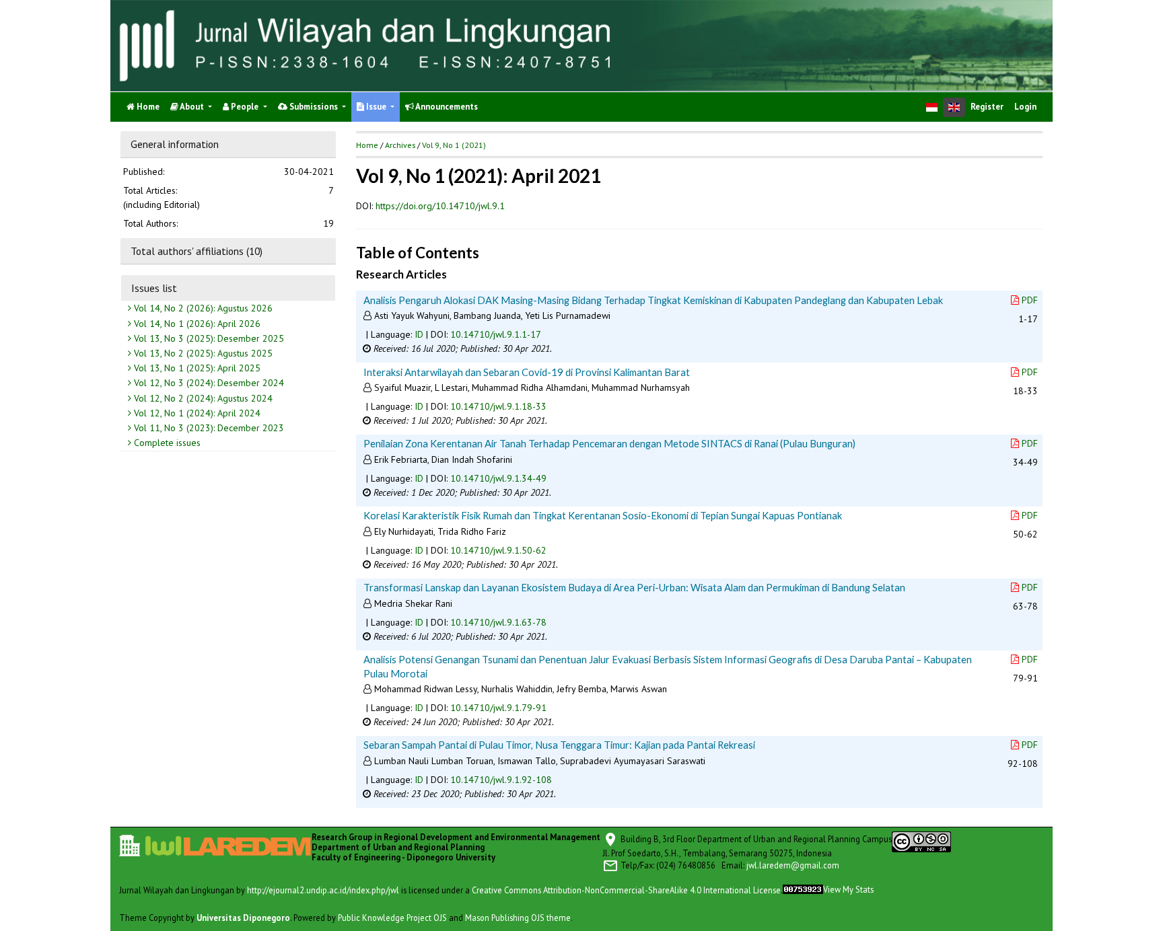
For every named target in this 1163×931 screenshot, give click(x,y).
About (192, 106)
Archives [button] (400, 145)
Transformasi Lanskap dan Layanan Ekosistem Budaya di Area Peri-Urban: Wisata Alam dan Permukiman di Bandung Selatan (634, 587)
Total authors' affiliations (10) (196, 251)
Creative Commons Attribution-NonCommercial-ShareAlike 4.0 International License (626, 889)
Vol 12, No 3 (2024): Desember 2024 (207, 383)
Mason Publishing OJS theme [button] (518, 916)
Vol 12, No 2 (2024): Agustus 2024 (202, 398)
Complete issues (166, 443)
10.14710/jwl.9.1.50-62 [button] (498, 550)
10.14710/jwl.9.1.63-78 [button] (498, 622)
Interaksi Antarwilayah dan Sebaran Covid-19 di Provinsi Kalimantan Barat (526, 372)
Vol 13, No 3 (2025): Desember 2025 (207, 338)
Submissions (313, 106)
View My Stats (848, 889)
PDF (1030, 300)
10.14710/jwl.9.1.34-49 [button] (498, 478)
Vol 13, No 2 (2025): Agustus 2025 (202, 354)
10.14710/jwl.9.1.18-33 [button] (498, 406)
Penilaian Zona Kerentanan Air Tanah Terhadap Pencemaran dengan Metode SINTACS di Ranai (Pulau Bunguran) (609, 443)
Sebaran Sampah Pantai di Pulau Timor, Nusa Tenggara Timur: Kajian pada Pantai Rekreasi (559, 745)
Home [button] (367, 145)
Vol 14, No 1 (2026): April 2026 (195, 324)
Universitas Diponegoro (243, 916)
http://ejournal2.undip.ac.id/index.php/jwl (323, 889)
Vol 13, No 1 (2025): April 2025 (195, 369)
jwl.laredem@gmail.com (792, 864)
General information (175, 144)
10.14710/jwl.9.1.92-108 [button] (501, 780)
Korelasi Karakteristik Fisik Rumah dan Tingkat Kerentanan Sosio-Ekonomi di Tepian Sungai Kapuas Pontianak (602, 515)
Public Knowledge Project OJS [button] (392, 916)
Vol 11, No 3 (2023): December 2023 (207, 428)
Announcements (446, 106)
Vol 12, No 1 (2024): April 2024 (195, 413)
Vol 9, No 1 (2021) (454, 145)
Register (987, 106)
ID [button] (419, 334)
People (244, 106)
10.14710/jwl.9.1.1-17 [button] (495, 334)
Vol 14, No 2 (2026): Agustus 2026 (202, 309)
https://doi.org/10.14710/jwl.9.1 (440, 206)
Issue (376, 106)
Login (1025, 106)
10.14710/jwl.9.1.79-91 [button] (498, 708)
